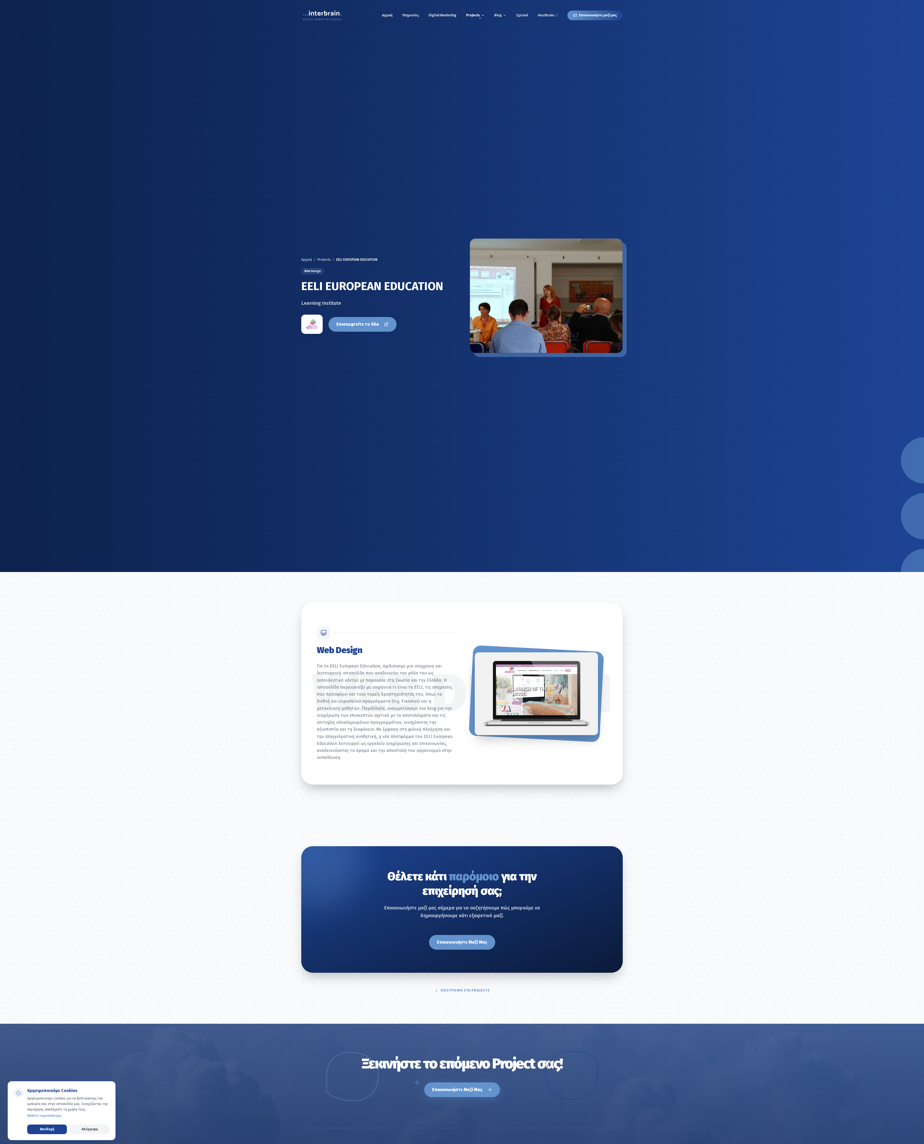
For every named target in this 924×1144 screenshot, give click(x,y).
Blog (498, 15)
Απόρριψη (90, 1129)
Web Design (312, 271)
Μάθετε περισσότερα (44, 1116)
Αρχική (306, 260)
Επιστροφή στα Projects (465, 990)
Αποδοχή (47, 1129)
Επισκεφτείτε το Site (357, 324)
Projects (473, 15)
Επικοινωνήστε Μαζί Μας (462, 942)
